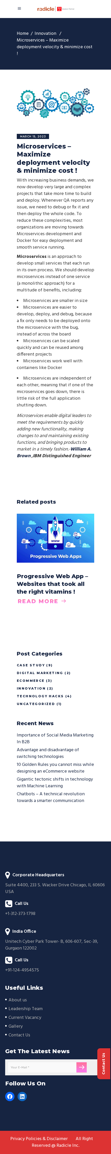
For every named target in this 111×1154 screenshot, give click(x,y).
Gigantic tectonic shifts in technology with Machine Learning (55, 783)
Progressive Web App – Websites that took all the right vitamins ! (52, 584)
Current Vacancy (25, 1017)
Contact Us (19, 1035)
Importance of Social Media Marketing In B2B (55, 739)
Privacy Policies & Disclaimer (39, 1139)
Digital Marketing (40, 673)
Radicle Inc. (68, 1145)
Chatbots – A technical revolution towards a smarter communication (51, 797)
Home (23, 33)
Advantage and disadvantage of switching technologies (48, 753)
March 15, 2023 (33, 136)
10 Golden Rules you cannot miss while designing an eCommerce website (55, 768)
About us (18, 1000)
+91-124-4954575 (22, 970)
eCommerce (31, 681)
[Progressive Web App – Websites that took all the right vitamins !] (55, 538)
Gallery (16, 1026)
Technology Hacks (40, 696)
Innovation (45, 33)
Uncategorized (36, 704)
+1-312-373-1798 (20, 914)
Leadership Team (26, 1009)
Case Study (31, 665)
